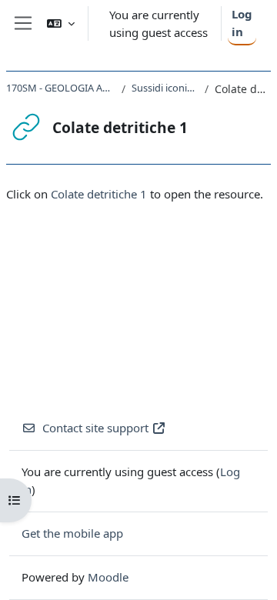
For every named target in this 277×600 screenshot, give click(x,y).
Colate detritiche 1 (99, 194)
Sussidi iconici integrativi (165, 88)
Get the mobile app (72, 533)
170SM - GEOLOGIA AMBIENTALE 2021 (60, 88)
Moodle (108, 577)
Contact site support (95, 427)
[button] (61, 23)
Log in (242, 22)
